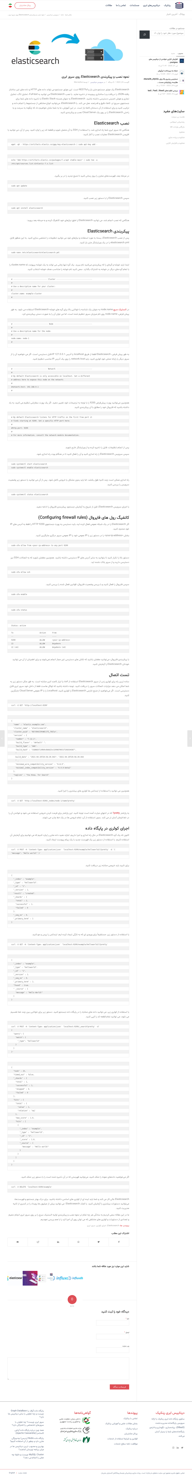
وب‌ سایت (125, 1346)
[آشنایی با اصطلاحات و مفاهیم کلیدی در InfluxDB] (75, 1278)
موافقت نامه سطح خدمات (126, 1443)
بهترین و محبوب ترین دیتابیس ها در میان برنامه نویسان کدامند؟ (27, 1448)
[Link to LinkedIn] (178, 1447)
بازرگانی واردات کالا (177, 127)
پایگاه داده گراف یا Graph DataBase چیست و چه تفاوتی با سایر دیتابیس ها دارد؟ (26, 1413)
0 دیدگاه (111, 82)
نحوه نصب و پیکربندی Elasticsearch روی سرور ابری (95, 77)
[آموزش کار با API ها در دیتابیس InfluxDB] (60, 1278)
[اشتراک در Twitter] (99, 1242)
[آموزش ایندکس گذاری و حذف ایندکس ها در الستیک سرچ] (15, 1278)
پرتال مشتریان (131, 1433)
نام (127, 1318)
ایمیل (126, 1332)
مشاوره (181, 132)
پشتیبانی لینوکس (177, 122)
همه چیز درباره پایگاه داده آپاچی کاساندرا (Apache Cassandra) (29, 1432)
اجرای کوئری (101, 1225)
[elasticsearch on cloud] (68, 50)
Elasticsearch (113, 1225)
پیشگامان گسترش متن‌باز (110, 1473)
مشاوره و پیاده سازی (176, 137)
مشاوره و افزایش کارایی (175, 143)
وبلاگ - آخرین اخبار (175, 14)
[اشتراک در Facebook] (119, 1242)
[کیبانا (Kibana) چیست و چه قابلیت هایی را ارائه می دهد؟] (30, 1278)
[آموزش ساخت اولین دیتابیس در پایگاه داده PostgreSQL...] (189, 738)
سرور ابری (91, 1225)
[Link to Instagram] (173, 1447)
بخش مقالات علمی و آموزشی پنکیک (121, 1423)
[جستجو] (145, 34)
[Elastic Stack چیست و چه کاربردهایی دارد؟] (45, 1278)
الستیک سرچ (119, 309)
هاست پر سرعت (177, 117)
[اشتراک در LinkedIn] (58, 1242)
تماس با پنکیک (130, 1418)
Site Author (78, 82)
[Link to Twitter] (182, 1447)
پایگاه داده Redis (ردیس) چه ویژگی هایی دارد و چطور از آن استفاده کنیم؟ (27, 1440)
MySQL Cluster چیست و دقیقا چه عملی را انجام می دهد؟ (28, 1456)
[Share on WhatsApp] (78, 1242)
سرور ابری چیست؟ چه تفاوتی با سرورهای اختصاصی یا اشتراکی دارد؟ (28, 1424)
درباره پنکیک (132, 1428)
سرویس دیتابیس (96, 82)
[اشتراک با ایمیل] (18, 1242)
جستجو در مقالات (177, 28)
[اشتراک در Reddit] (38, 1242)
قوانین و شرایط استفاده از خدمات (122, 1438)
